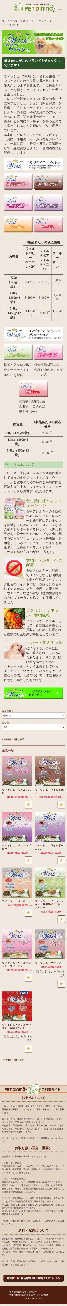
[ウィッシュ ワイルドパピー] (17, 771)
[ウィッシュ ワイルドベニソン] (50, 827)
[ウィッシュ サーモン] (50, 944)
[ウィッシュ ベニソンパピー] (17, 827)
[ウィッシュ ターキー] (17, 883)
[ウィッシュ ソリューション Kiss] (17, 1006)
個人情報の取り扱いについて (23, 1292)
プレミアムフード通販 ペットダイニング (27, 21)
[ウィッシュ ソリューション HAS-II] (50, 883)
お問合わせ (42, 1295)
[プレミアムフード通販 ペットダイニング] (33, 12)
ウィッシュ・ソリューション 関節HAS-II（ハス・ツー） (49, 904)
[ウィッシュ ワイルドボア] (50, 771)
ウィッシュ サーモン (48, 962)
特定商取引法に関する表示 (22, 1295)
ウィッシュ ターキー (15, 901)
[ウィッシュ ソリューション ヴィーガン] (17, 944)
